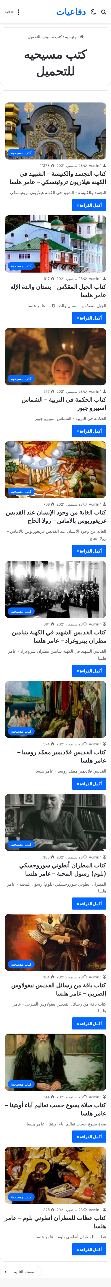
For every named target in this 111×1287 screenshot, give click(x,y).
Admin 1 (95, 165)
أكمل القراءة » (89, 205)
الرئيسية (72, 36)
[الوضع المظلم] (93, 13)
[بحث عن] (104, 13)
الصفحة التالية (25, 1271)
